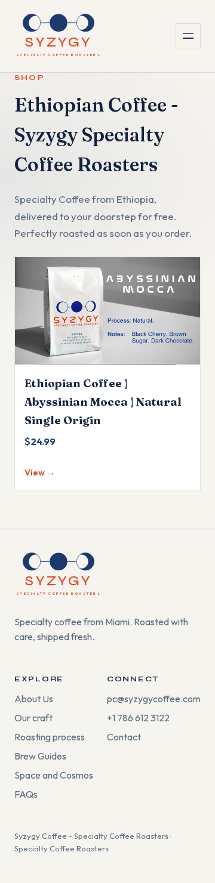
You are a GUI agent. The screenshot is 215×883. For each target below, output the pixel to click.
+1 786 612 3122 (138, 718)
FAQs (26, 794)
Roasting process (49, 737)
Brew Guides (40, 756)
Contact (124, 737)
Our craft (33, 718)
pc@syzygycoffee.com (154, 699)
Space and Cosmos (53, 775)
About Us (33, 699)
